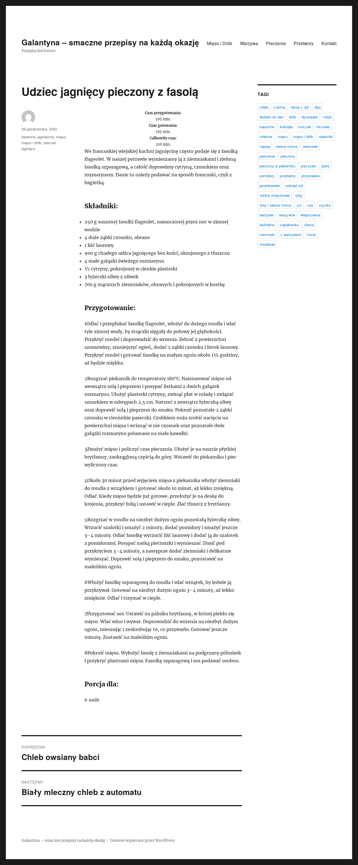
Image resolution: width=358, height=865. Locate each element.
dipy (317, 107)
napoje (265, 146)
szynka (325, 205)
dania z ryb (300, 107)
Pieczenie (276, 43)
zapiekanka (289, 224)
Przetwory (304, 43)
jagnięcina (45, 136)
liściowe (323, 126)
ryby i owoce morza (275, 205)
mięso (61, 136)
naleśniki (326, 136)
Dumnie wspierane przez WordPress (142, 840)
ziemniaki (267, 234)
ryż (299, 205)
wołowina (267, 224)
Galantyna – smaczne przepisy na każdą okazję (110, 42)
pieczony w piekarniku (277, 166)
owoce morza (286, 146)
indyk (327, 117)
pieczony (288, 156)
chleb (264, 107)
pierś (325, 166)
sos (310, 205)
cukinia (279, 107)
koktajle (286, 126)
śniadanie (267, 244)
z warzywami (291, 234)
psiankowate (270, 185)
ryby (298, 195)
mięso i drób (31, 142)
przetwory (288, 175)
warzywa (267, 215)
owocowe (310, 146)
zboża (309, 224)
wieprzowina (310, 215)
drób (292, 117)
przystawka (310, 175)
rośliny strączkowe (275, 195)
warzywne (287, 215)
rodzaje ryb (294, 185)
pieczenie (267, 156)
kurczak (304, 126)
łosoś (311, 234)
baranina (28, 136)
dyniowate (310, 117)
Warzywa (249, 43)
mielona (266, 136)
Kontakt (328, 43)
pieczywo (308, 166)
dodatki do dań (271, 117)
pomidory (267, 175)
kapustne (267, 126)
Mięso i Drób (219, 43)
